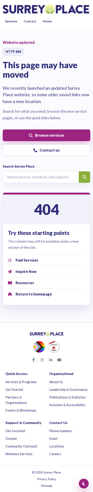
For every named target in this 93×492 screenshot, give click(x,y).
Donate (11, 438)
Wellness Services (19, 454)
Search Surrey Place (19, 166)
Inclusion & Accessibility (67, 405)
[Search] (84, 177)
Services (11, 21)
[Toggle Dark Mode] (83, 483)
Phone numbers (60, 431)
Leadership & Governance (68, 389)
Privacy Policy (46, 479)
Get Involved (15, 431)
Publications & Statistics (67, 397)
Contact (30, 21)
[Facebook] (33, 360)
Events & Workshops (21, 410)
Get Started (14, 389)
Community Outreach (21, 446)
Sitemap (46, 485)
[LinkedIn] (51, 360)
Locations (56, 446)
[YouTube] (59, 360)
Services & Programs (21, 382)
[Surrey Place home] (46, 9)
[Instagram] (42, 360)
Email (53, 438)
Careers (55, 454)
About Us (56, 382)
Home (47, 21)
